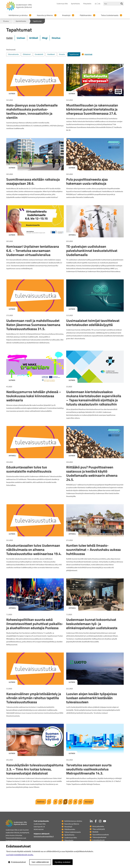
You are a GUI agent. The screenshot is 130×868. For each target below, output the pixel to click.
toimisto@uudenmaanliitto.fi (44, 836)
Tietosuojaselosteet (99, 837)
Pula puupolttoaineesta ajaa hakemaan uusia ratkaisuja (87, 181)
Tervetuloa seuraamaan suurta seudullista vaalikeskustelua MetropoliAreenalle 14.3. (89, 769)
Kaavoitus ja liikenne (45, 15)
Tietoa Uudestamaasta (109, 15)
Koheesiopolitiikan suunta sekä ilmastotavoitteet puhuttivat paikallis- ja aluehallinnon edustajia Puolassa (34, 623)
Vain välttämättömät (40, 862)
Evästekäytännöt (98, 840)
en (99, 4)
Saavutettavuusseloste (100, 834)
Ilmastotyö (66, 15)
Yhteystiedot (87, 3)
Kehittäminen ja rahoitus (18, 15)
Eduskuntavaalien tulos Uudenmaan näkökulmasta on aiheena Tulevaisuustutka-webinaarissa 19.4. (33, 549)
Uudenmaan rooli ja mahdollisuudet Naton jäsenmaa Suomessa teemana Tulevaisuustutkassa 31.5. (33, 324)
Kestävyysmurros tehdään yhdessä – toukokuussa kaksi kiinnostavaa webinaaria (33, 396)
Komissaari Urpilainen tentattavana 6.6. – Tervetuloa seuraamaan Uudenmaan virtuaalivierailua (32, 250)
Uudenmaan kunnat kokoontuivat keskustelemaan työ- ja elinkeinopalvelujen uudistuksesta (91, 623)
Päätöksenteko (86, 15)
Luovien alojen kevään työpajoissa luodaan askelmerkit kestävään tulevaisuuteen (91, 698)
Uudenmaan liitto (62, 3)
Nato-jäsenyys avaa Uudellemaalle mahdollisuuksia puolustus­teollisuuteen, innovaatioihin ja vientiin (32, 111)
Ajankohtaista (75, 3)
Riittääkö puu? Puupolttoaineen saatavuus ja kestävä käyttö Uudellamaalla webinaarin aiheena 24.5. (91, 473)
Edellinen (40, 802)
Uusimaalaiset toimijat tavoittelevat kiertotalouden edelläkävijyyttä (92, 322)
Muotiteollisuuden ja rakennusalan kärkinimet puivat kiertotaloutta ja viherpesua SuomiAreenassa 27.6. (92, 109)
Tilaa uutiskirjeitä (98, 829)
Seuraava (88, 802)
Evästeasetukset (18, 862)
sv (96, 4)
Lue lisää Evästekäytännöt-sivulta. (20, 854)
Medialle (95, 832)
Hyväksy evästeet (62, 862)
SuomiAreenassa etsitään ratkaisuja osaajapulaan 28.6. (33, 181)
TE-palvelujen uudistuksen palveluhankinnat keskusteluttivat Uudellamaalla (91, 250)
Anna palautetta (98, 826)
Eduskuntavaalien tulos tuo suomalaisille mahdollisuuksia (28, 469)
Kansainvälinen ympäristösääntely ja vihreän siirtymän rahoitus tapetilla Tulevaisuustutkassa (33, 698)
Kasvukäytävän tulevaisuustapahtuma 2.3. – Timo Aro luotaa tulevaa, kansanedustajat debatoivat (34, 769)
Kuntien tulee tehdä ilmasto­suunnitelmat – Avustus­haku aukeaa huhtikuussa (93, 549)
